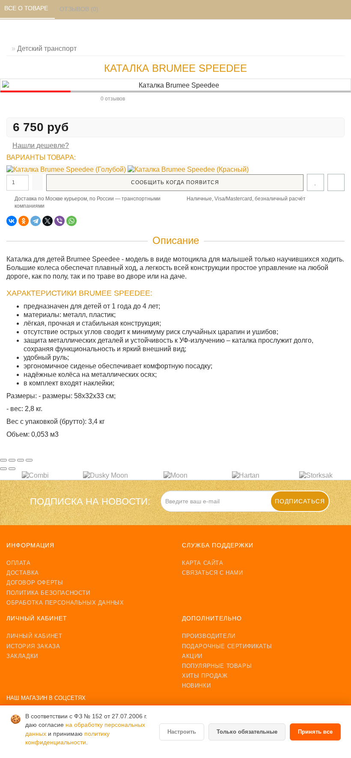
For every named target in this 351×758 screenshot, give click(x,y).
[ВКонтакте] (11, 221)
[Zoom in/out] (29, 460)
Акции (192, 656)
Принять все (315, 732)
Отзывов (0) (79, 9)
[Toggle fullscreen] (20, 460)
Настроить (181, 732)
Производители (208, 636)
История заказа (33, 646)
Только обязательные (247, 732)
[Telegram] (35, 221)
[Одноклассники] (23, 221)
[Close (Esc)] (3, 460)
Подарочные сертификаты (227, 646)
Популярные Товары (217, 666)
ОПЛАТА (18, 563)
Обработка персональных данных (65, 602)
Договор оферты (34, 582)
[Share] (12, 460)
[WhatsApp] (71, 221)
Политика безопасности (48, 593)
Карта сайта (202, 563)
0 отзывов (113, 99)
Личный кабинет (34, 636)
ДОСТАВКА (22, 573)
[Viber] (59, 221)
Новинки (196, 685)
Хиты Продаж (205, 676)
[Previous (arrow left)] (3, 468)
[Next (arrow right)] (12, 468)
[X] (47, 221)
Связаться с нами (212, 573)
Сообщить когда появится (175, 182)
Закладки (22, 656)
